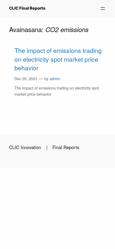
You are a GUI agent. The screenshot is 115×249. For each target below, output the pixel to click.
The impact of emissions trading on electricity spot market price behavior (58, 59)
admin (55, 78)
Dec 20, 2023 (25, 78)
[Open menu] (102, 8)
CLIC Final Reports (27, 8)
